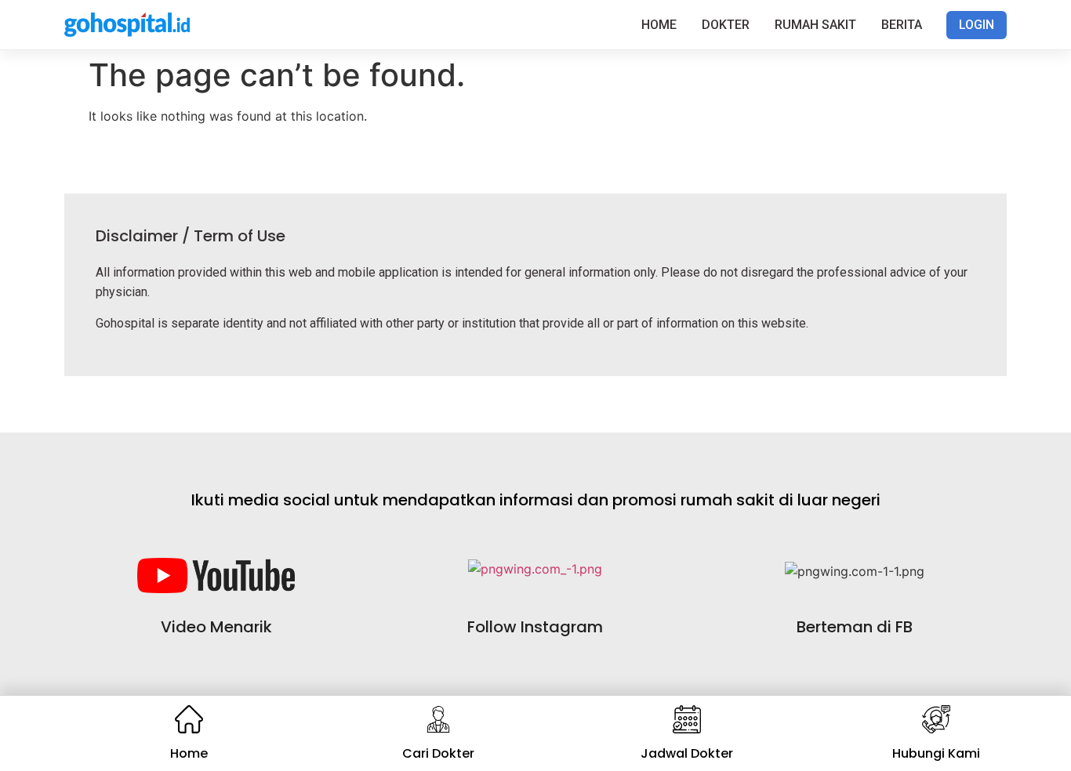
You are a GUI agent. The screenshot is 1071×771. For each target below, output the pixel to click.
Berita (901, 24)
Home (659, 24)
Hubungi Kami (936, 753)
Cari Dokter (438, 753)
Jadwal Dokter (687, 753)
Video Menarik (216, 627)
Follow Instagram (535, 627)
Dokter (726, 24)
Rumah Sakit (815, 24)
